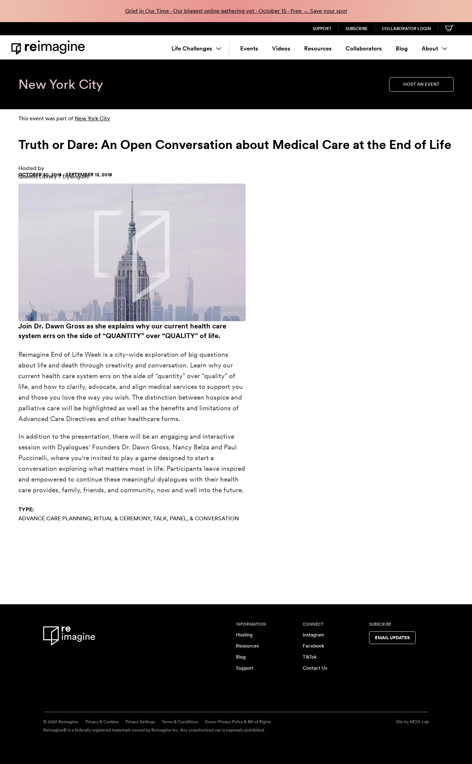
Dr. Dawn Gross (59, 326)
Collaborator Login (406, 28)
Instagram (313, 634)
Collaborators (364, 48)
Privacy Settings (140, 721)
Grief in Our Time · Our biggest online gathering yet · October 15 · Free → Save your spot (236, 11)
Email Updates (392, 637)
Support (322, 28)
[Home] (49, 47)
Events (249, 48)
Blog (402, 48)
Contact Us (315, 668)
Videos (281, 48)
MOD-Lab (419, 721)
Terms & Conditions (180, 721)
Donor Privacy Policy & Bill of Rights (238, 721)
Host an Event (421, 84)
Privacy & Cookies (102, 721)
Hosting (244, 634)
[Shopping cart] (449, 28)
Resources (318, 48)
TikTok (310, 657)
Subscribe (357, 28)
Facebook (313, 646)
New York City (92, 118)
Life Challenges (191, 48)
